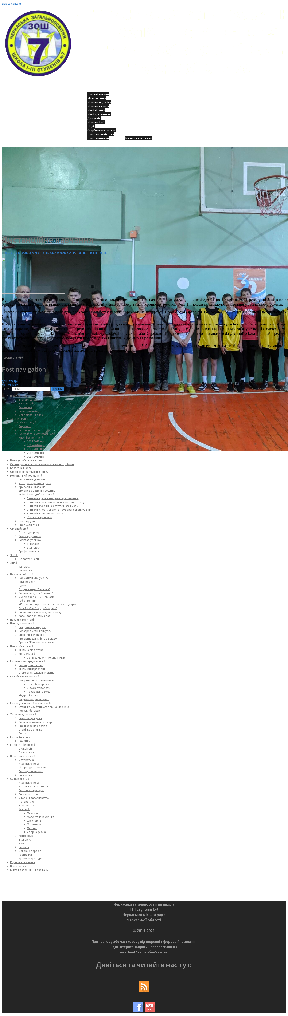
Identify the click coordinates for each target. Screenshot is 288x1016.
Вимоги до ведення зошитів (37, 491)
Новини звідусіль (99, 102)
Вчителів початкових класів (45, 513)
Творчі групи (27, 521)
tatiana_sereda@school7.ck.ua (230, 333)
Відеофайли (18, 866)
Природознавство (31, 771)
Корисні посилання (22, 862)
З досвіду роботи (38, 688)
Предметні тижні (29, 525)
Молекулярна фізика (40, 817)
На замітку (25, 570)
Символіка (25, 407)
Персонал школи (29, 430)
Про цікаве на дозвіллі (33, 726)
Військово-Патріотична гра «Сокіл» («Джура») (48, 604)
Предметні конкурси (32, 627)
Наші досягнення (99, 114)
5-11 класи (33, 547)
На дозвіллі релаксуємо (34, 699)
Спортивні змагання (31, 635)
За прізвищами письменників (46, 657)
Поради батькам (29, 710)
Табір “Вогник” (28, 600)
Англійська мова (29, 794)
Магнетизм (34, 824)
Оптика (32, 828)
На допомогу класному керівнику (40, 612)
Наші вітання (96, 110)
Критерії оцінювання (32, 487)
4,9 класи (25, 566)
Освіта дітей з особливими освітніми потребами (42, 464)
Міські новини (96, 98)
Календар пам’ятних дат (34, 616)
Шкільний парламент (32, 669)
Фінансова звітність (138, 138)
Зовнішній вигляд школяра (36, 722)
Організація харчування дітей (29, 472)
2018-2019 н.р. (36, 456)
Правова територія (22, 619)
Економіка (25, 839)
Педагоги (25, 426)
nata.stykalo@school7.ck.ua (114, 333)
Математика (27, 760)
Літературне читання (32, 767)
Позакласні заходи (39, 691)
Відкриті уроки (28, 695)
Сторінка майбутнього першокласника (44, 707)
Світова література (31, 790)
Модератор (55, 253)
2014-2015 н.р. (36, 441)
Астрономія (26, 836)
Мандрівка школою (31, 415)
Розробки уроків (38, 684)
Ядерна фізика (37, 832)
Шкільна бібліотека (31, 650)
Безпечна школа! (21, 468)
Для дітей (25, 748)
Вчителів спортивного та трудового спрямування (59, 509)
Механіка (33, 813)
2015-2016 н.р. (36, 445)
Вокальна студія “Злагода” (36, 593)
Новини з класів (98, 106)
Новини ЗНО (96, 122)
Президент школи (31, 665)
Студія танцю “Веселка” (34, 589)
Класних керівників (39, 517)
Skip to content (11, 3)
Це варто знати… (30, 559)
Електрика (34, 820)
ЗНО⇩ (14, 555)
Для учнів (94, 118)
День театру (10, 381)
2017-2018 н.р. (36, 453)
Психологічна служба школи (37, 434)
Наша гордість (28, 403)
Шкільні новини (98, 94)
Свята (22, 733)
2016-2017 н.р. (36, 449)
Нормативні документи (34, 479)
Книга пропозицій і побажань (29, 870)
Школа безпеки (98, 138)
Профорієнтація (29, 551)
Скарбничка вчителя (101, 130)
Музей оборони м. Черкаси (36, 597)
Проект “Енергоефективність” (39, 642)
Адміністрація (19, 418)
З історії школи (28, 400)
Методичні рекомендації (35, 483)
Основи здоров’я (30, 851)
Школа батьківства (100, 134)
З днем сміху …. (12, 385)
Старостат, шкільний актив (36, 673)
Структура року (29, 532)
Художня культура (30, 858)
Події (91, 126)
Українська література (33, 786)
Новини (81, 253)
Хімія (21, 843)
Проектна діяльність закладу (38, 638)
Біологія (24, 847)
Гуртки (23, 585)
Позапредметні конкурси (35, 631)
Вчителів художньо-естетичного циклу (52, 506)
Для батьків (26, 752)
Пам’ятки (24, 741)
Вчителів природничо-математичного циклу (56, 502)
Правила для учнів (30, 718)
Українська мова (29, 764)
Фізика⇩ (24, 809)
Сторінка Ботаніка (30, 729)
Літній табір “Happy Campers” (38, 608)
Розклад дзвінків (30, 536)
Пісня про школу (29, 411)
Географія (25, 855)
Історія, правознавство (34, 798)
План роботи (27, 582)
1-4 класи (33, 544)
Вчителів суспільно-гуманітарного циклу (53, 498)
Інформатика (27, 805)
